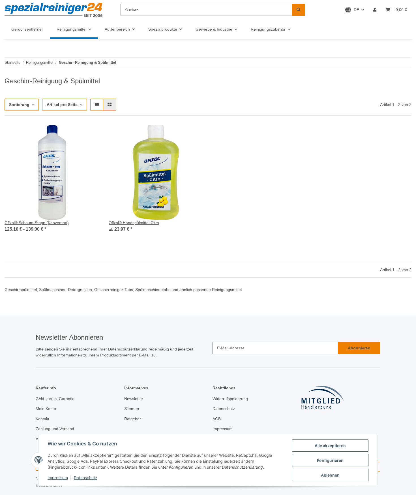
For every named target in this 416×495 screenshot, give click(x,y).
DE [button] (356, 9)
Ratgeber (132, 419)
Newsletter (133, 398)
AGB (217, 419)
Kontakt (42, 419)
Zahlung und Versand (55, 428)
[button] (374, 10)
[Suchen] (298, 10)
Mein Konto (46, 408)
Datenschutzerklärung (127, 349)
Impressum (58, 477)
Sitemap (131, 408)
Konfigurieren (330, 460)
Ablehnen (330, 475)
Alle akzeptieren (330, 445)
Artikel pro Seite (62, 104)
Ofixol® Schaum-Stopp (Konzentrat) (37, 222)
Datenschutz (85, 477)
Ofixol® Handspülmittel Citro (134, 222)
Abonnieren (359, 348)
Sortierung (19, 104)
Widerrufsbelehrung (230, 398)
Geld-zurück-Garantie (55, 398)
